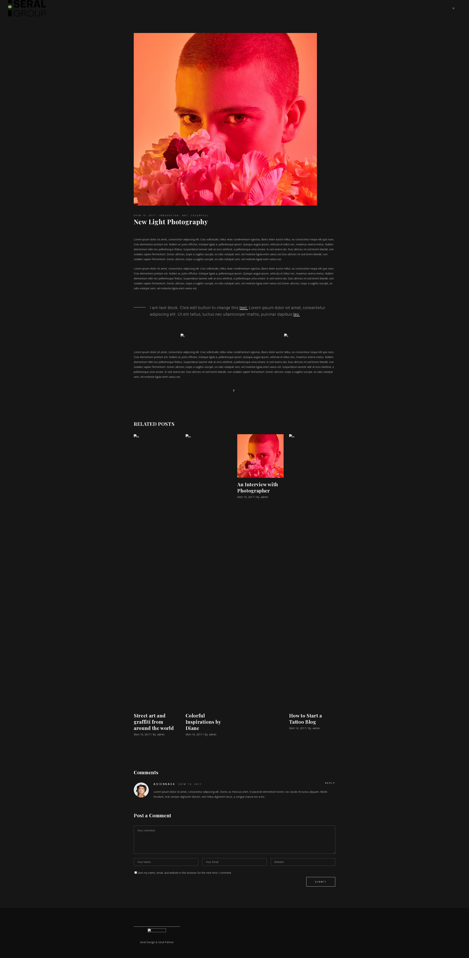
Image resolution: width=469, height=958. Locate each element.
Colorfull (200, 215)
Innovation (169, 215)
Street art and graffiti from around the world (154, 721)
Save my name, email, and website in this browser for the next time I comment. (184, 872)
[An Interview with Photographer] (260, 456)
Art (185, 215)
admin (161, 734)
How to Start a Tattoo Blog (305, 718)
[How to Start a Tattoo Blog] (312, 571)
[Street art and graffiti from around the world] (157, 571)
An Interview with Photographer (257, 487)
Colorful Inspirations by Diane (203, 721)
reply (330, 783)
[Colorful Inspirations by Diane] (209, 571)
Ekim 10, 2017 (145, 215)
